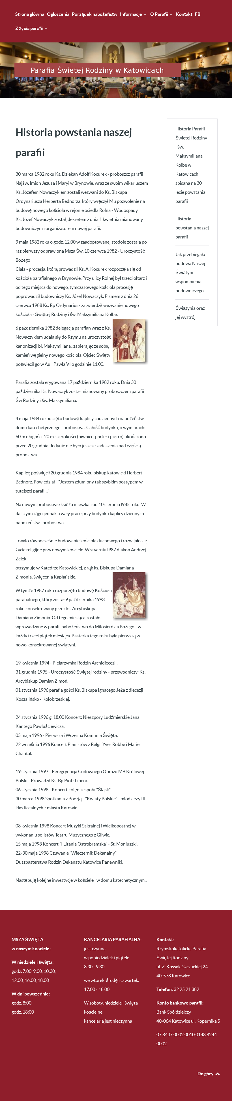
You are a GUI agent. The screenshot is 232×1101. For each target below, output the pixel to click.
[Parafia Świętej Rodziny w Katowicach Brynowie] (116, 70)
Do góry (205, 1073)
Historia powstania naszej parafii (192, 227)
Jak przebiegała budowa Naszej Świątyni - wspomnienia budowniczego (190, 272)
